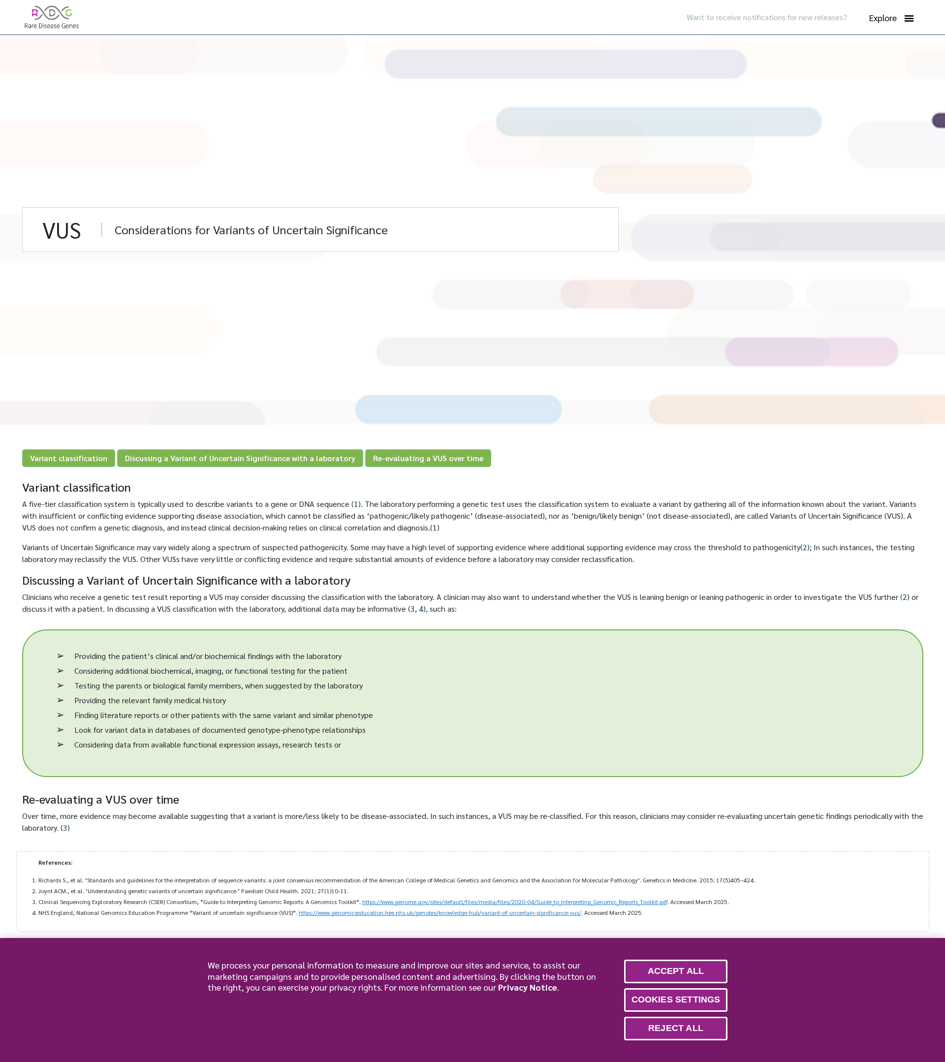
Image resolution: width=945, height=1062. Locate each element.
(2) (805, 547)
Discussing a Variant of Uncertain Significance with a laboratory (240, 458)
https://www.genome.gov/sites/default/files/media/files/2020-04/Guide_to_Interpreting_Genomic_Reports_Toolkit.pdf (514, 902)
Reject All (675, 1028)
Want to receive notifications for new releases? (767, 17)
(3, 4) (417, 608)
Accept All (676, 971)
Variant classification (68, 458)
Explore (883, 17)
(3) (65, 827)
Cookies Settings (676, 999)
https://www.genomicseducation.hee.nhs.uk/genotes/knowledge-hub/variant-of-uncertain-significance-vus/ (440, 912)
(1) (356, 504)
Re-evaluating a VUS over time (428, 458)
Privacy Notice (527, 987)
